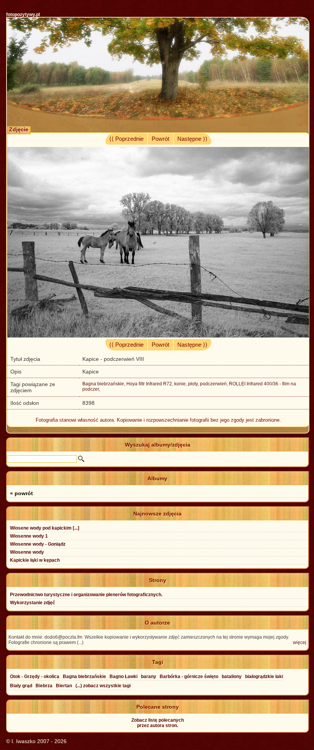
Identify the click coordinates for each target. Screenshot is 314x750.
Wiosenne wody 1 (29, 536)
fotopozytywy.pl (23, 14)
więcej (299, 642)
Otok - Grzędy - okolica (34, 676)
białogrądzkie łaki (264, 676)
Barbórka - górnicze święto (189, 676)
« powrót (21, 493)
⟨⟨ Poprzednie (126, 139)
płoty (193, 383)
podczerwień (213, 383)
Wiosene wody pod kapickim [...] (44, 528)
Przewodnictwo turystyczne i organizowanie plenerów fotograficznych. (86, 594)
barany (148, 676)
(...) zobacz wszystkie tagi (103, 685)
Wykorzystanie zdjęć (32, 602)
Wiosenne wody (27, 552)
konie (180, 383)
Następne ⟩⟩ (192, 139)
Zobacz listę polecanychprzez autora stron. (157, 722)
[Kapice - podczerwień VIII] (158, 336)
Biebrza (44, 685)
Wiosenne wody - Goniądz (37, 544)
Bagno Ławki (123, 676)
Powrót (160, 139)
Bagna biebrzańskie (103, 383)
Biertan (64, 685)
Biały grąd (21, 685)
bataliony (232, 676)
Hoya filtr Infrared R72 (149, 383)
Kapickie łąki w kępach (35, 560)
